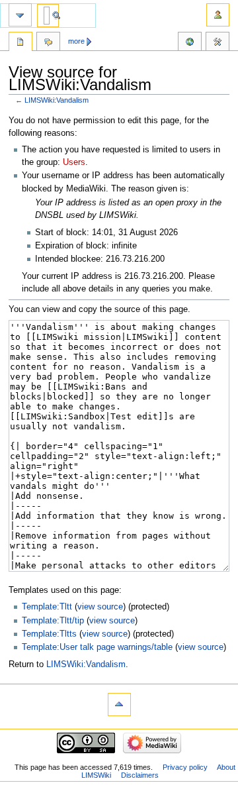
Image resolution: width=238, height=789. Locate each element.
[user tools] (217, 14)
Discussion (48, 43)
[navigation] (20, 14)
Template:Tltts (49, 634)
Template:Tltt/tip (53, 620)
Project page (20, 43)
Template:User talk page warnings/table (97, 647)
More (76, 41)
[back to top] (119, 704)
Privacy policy (185, 767)
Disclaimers (140, 775)
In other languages (189, 43)
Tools (217, 43)
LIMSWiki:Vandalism (56, 100)
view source (100, 606)
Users (74, 162)
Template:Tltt (47, 606)
